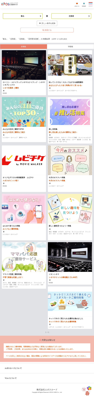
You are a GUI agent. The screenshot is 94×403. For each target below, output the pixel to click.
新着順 (23, 46)
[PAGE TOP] (87, 391)
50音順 (70, 46)
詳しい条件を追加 (48, 23)
